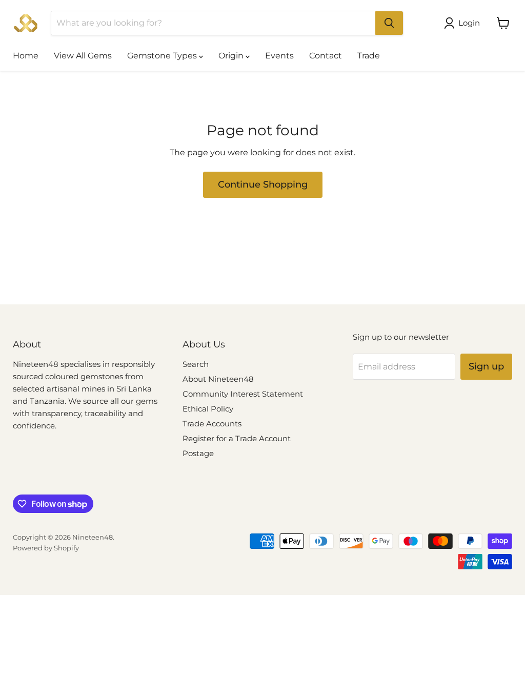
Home (25, 55)
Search (196, 364)
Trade (368, 55)
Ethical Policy (208, 409)
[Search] (389, 23)
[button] (464, 23)
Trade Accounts (212, 423)
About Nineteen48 (218, 379)
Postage (198, 453)
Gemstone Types (163, 55)
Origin (232, 55)
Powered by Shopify (46, 548)
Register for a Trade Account (237, 438)
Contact (325, 55)
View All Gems (83, 55)
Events (279, 55)
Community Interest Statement (243, 394)
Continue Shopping (263, 184)
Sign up (486, 366)
